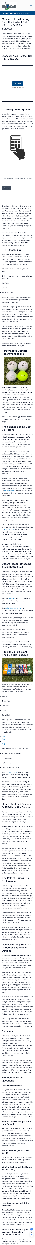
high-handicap (9, 529)
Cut (3, 742)
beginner (12, 598)
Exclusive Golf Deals (16, 13)
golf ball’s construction (13, 608)
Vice (3, 737)
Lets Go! (17, 83)
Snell (3, 739)
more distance (9, 491)
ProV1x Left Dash (11, 772)
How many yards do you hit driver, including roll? (17, 178)
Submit (6, 188)
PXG (3, 744)
